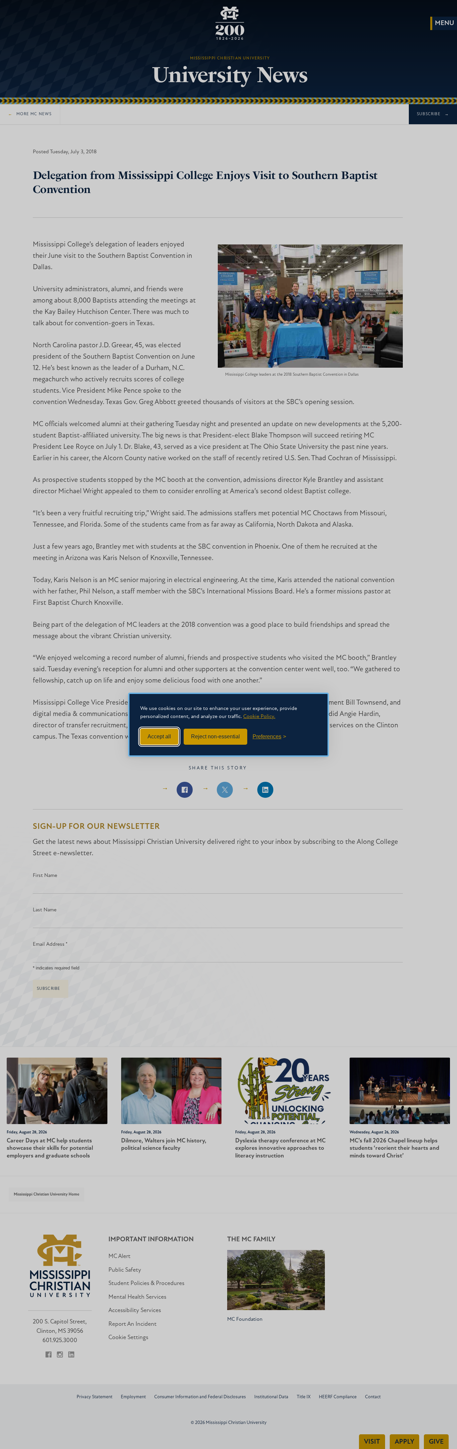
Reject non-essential (215, 736)
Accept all (159, 736)
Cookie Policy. (259, 716)
